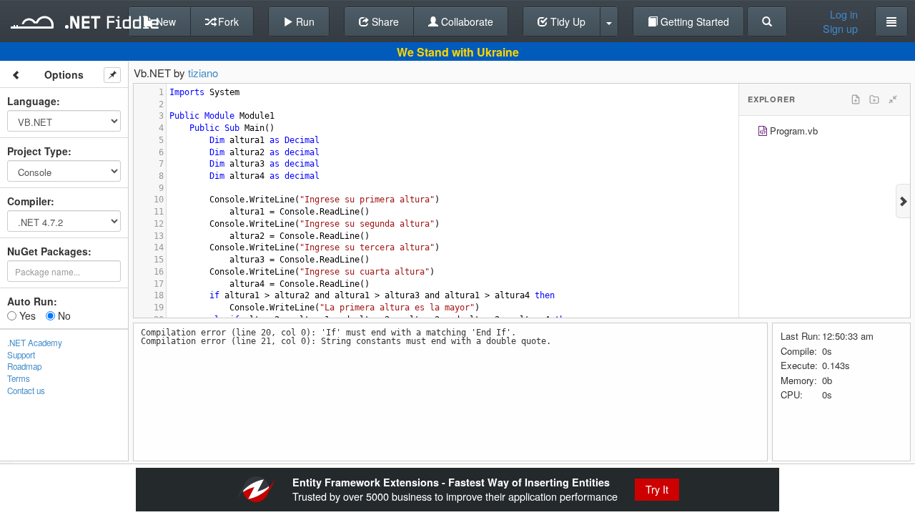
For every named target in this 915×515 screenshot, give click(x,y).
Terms (18, 378)
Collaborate (465, 21)
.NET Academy (34, 342)
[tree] (824, 133)
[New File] (855, 99)
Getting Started (693, 21)
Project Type (37, 151)
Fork (227, 21)
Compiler (29, 201)
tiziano (203, 72)
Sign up (840, 28)
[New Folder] (874, 99)
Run (304, 21)
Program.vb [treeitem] (794, 130)
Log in (844, 14)
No (63, 315)
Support (21, 354)
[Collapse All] (892, 99)
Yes (26, 315)
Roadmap (24, 366)
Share (384, 21)
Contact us (26, 390)
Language (31, 101)
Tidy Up (566, 21)
